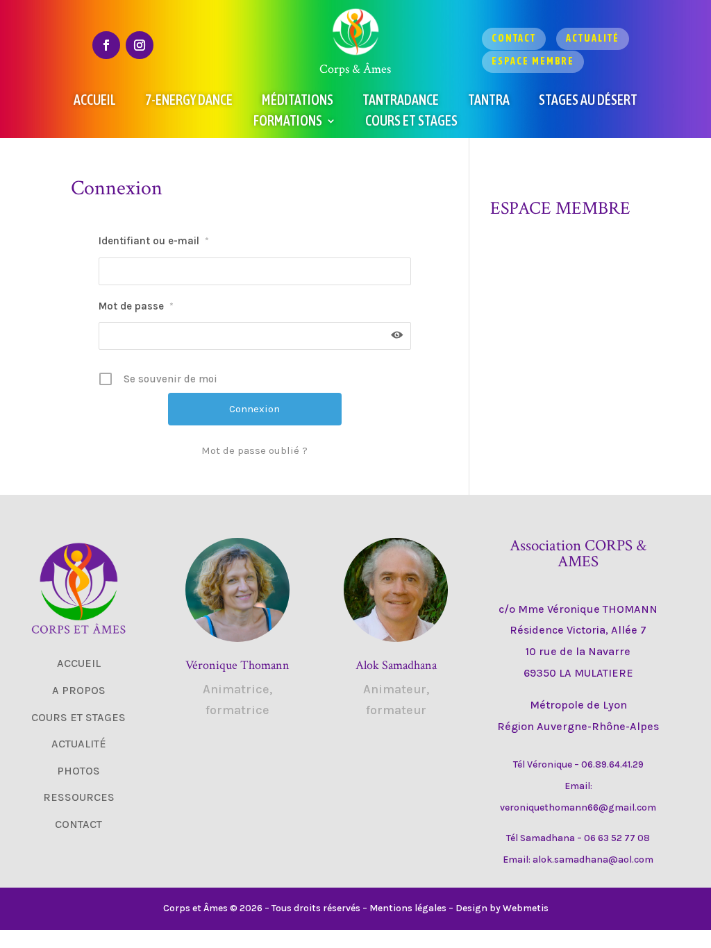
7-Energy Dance (189, 101)
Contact (514, 38)
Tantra (489, 101)
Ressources (79, 797)
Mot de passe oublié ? (254, 450)
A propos (79, 690)
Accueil (95, 101)
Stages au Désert (588, 101)
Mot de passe (136, 306)
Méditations (297, 101)
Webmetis (526, 908)
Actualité (592, 38)
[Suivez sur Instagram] (139, 45)
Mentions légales (407, 908)
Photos (78, 770)
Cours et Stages (411, 122)
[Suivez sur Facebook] (106, 45)
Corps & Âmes (355, 69)
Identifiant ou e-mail (154, 241)
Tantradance (400, 101)
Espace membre (533, 61)
